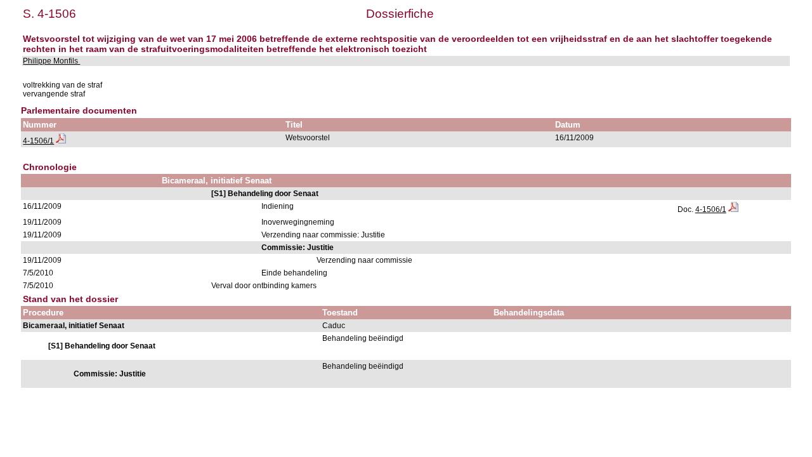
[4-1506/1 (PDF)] (61, 140)
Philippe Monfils (51, 60)
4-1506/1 (38, 140)
